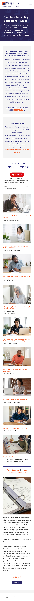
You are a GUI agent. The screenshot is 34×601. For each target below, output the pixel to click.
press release (18, 110)
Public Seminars (13, 470)
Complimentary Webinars (10, 457)
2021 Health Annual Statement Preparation (15, 399)
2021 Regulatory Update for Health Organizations (17, 276)
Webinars (22, 473)
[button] (31, 6)
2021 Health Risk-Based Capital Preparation (15, 428)
